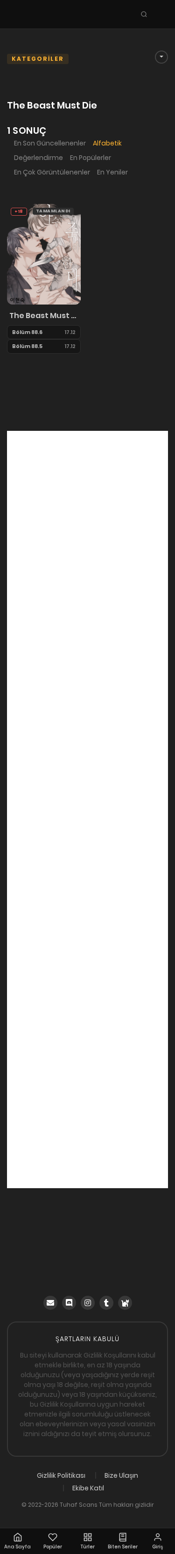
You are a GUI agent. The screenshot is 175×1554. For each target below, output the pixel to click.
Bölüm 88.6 (27, 332)
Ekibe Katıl (88, 1488)
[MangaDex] (125, 1303)
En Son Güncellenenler (50, 143)
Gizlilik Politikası (61, 1475)
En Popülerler (90, 157)
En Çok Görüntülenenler (52, 172)
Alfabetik (107, 143)
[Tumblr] (106, 1303)
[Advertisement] (87, 809)
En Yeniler (112, 172)
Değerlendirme (38, 157)
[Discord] (69, 1303)
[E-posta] (50, 1303)
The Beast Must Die (43, 315)
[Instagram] (88, 1303)
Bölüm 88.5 (27, 346)
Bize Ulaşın (121, 1475)
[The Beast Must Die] (44, 253)
